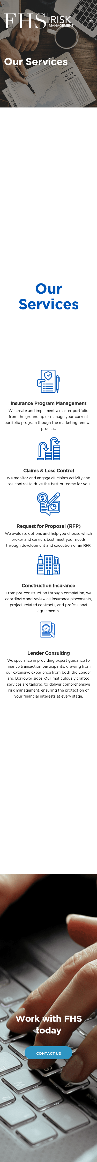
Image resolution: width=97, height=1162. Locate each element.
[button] (48, 1052)
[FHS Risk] (38, 21)
